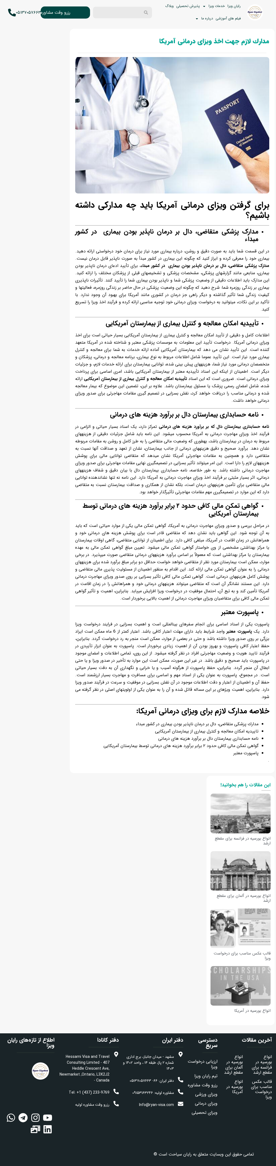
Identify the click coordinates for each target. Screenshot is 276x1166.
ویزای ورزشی (206, 1094)
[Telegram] (23, 1117)
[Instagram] (35, 1117)
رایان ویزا (234, 6)
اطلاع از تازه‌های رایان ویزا (30, 1042)
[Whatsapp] (11, 1117)
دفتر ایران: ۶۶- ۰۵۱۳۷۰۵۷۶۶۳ (152, 1081)
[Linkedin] (47, 1129)
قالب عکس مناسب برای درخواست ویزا (242, 955)
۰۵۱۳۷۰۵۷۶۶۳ (28, 12)
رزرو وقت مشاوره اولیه (92, 1105)
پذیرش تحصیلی (188, 6)
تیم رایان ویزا (206, 1076)
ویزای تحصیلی (205, 1112)
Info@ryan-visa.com (156, 1105)
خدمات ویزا (217, 6)
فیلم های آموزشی (228, 18)
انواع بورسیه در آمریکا (252, 1011)
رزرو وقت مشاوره (55, 12)
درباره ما (207, 18)
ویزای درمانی (206, 1103)
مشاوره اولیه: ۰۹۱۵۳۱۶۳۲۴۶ (153, 1093)
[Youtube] (47, 1117)
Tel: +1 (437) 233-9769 (89, 1092)
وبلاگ (169, 6)
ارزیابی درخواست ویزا (203, 1064)
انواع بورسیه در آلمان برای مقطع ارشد (244, 898)
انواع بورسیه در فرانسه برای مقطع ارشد (243, 841)
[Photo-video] (35, 1129)
